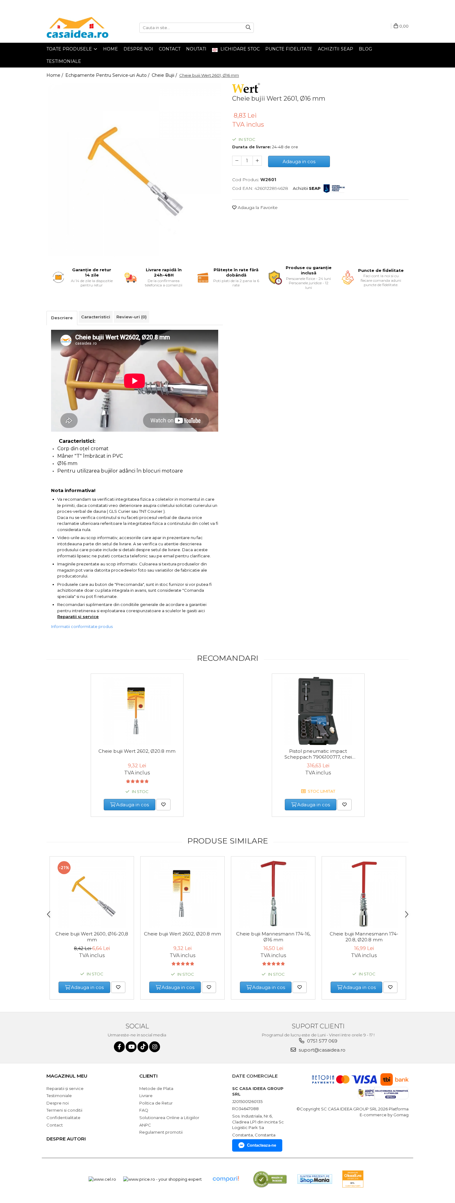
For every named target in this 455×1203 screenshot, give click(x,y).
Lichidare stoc (239, 49)
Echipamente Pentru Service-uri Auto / (108, 75)
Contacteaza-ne (261, 1145)
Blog (365, 49)
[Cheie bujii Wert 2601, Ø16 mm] (134, 169)
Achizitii (307, 188)
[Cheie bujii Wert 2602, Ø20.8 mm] (137, 711)
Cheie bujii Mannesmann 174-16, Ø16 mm (273, 937)
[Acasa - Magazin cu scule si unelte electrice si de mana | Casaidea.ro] (77, 27)
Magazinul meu (66, 1076)
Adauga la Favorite (257, 207)
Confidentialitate (63, 1117)
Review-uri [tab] (131, 316)
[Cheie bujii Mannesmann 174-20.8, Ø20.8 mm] (364, 894)
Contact (169, 49)
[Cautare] (248, 28)
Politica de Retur (156, 1103)
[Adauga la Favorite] (163, 804)
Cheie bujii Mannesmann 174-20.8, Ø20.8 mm (364, 937)
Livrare (146, 1095)
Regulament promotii (161, 1132)
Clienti (148, 1076)
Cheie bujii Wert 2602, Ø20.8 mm (137, 751)
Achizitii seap (335, 49)
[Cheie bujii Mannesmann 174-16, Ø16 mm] (273, 894)
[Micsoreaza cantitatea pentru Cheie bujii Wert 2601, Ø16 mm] (236, 161)
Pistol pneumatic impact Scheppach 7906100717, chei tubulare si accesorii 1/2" (318, 754)
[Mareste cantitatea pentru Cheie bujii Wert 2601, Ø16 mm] (257, 161)
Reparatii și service (78, 616)
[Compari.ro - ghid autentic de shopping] (225, 1179)
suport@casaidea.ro (321, 1050)
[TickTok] (142, 1046)
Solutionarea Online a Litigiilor (169, 1117)
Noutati (196, 49)
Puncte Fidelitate (288, 49)
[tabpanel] (134, 169)
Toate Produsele (69, 49)
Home (110, 49)
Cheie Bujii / (165, 75)
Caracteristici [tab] (95, 316)
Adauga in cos (299, 161)
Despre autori (66, 1139)
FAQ (143, 1110)
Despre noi (138, 49)
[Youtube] (131, 1046)
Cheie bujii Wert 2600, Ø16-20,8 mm (91, 937)
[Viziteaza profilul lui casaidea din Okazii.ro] (352, 1179)
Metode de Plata (156, 1088)
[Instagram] (154, 1046)
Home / (55, 75)
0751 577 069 (321, 1041)
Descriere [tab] (62, 317)
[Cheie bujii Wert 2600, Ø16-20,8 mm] (92, 894)
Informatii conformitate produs (82, 626)
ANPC (145, 1124)
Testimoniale (63, 61)
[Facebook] (119, 1046)
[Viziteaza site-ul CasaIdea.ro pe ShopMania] (314, 1179)
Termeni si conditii (64, 1110)
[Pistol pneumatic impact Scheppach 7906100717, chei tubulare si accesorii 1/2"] (318, 711)
